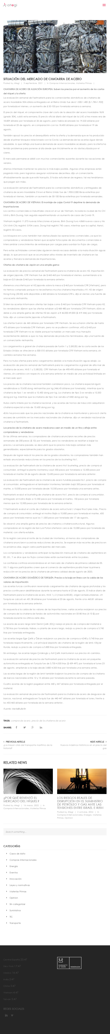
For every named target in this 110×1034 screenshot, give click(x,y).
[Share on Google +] (32, 727)
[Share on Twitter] (24, 727)
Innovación (16, 879)
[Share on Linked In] (41, 727)
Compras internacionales (62, 83)
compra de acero (20, 721)
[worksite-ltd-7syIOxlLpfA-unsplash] (82, 781)
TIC (11, 916)
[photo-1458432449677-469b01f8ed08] (28, 781)
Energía (88, 815)
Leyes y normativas (20, 885)
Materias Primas (84, 83)
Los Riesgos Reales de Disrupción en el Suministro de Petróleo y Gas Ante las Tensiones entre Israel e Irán (80, 802)
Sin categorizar (17, 904)
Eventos (14, 872)
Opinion (69, 818)
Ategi (16, 83)
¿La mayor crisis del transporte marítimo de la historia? (27, 747)
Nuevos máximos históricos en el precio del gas (83, 747)
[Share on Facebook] (16, 727)
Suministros (15, 910)
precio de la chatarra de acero (49, 721)
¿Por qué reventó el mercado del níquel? (21, 799)
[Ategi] (10, 5)
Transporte (15, 923)
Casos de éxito (17, 853)
